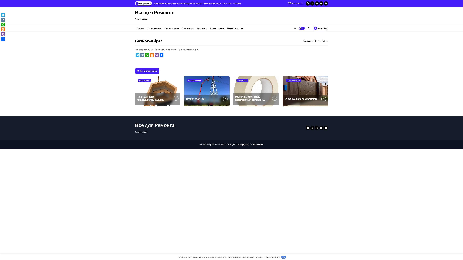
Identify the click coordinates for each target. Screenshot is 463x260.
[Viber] (2, 34)
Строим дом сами (154, 28)
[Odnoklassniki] (2, 29)
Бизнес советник (217, 28)
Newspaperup (243, 144)
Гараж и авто (201, 28)
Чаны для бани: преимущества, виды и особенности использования (153, 99)
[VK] (2, 19)
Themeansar (257, 144)
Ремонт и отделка (171, 28)
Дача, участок (187, 28)
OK (283, 257)
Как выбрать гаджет (235, 28)
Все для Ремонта (154, 12)
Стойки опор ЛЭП (195, 98)
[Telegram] (2, 15)
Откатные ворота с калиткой (300, 98)
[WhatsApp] (2, 24)
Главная (140, 28)
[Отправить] (2, 39)
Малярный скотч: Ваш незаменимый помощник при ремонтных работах (249, 99)
